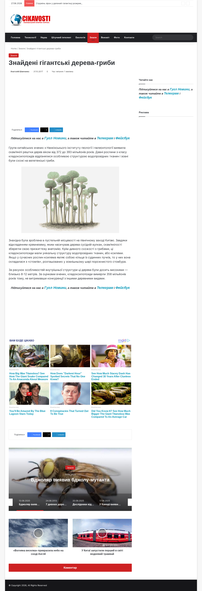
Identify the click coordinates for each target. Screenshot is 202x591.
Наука (44, 37)
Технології (30, 37)
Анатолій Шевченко (20, 71)
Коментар (70, 567)
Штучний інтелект (61, 37)
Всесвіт (105, 37)
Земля (93, 37)
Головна (15, 37)
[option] (70, 479)
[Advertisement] (70, 100)
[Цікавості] (31, 19)
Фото (117, 37)
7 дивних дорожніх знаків (70, 479)
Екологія (80, 37)
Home (13, 48)
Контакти (129, 37)
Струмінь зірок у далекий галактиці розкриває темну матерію (67, 3)
